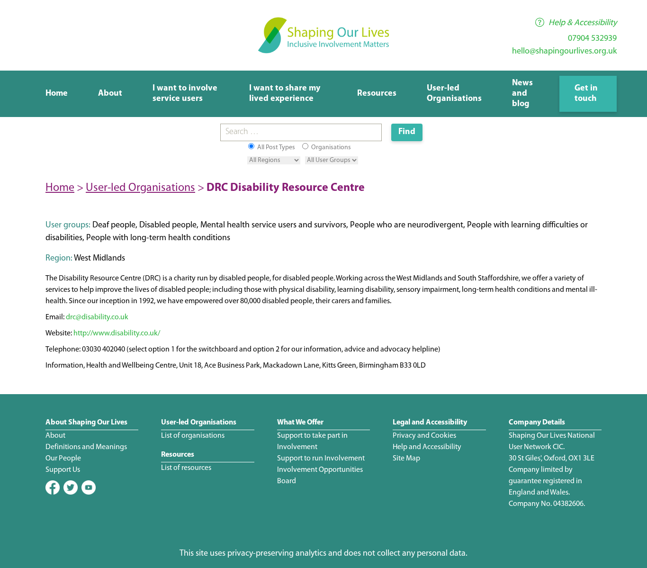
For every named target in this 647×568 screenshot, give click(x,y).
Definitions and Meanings (86, 447)
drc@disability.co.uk (97, 317)
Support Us (62, 470)
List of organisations (193, 436)
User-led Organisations (140, 188)
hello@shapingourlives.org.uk (564, 51)
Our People (63, 458)
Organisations (330, 147)
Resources (376, 94)
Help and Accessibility (427, 447)
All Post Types (275, 147)
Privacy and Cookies (424, 436)
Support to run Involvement (321, 458)
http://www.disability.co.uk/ (116, 333)
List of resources (186, 468)
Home (56, 94)
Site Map (406, 458)
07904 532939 (592, 39)
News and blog (522, 93)
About (110, 94)
